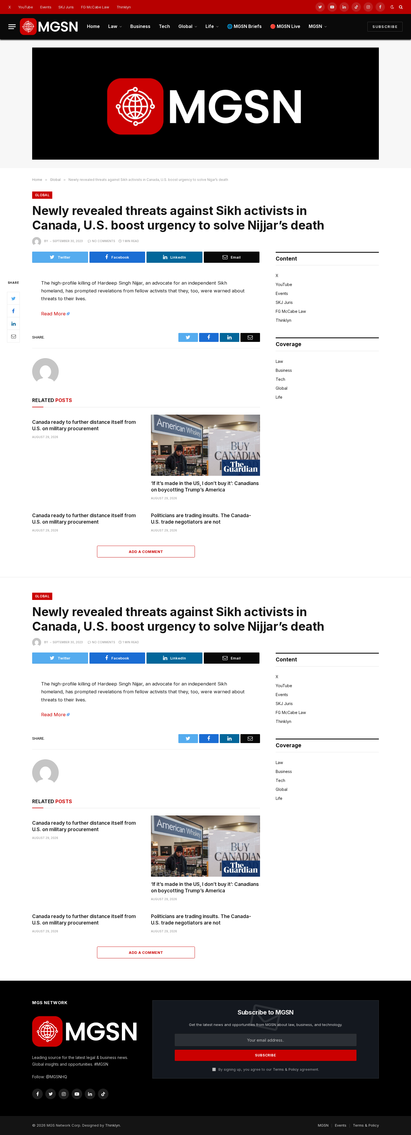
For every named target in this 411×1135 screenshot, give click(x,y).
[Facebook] (13, 310)
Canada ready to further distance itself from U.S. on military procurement (84, 425)
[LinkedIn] (13, 323)
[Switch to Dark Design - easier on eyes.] (392, 7)
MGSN (315, 26)
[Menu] (12, 26)
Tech (164, 26)
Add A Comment (146, 551)
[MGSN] (49, 26)
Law (112, 26)
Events (45, 7)
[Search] (400, 7)
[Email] (13, 336)
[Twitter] (13, 298)
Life (210, 26)
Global (185, 26)
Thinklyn (124, 7)
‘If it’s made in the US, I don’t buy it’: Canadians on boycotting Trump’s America (205, 487)
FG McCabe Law (95, 7)
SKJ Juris (66, 7)
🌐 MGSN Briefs (244, 26)
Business (140, 26)
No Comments (103, 241)
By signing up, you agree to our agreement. (268, 1069)
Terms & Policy (286, 1069)
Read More (53, 313)
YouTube (25, 7)
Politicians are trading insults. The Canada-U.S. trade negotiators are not (201, 519)
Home (93, 26)
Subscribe (385, 26)
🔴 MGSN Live (285, 26)
